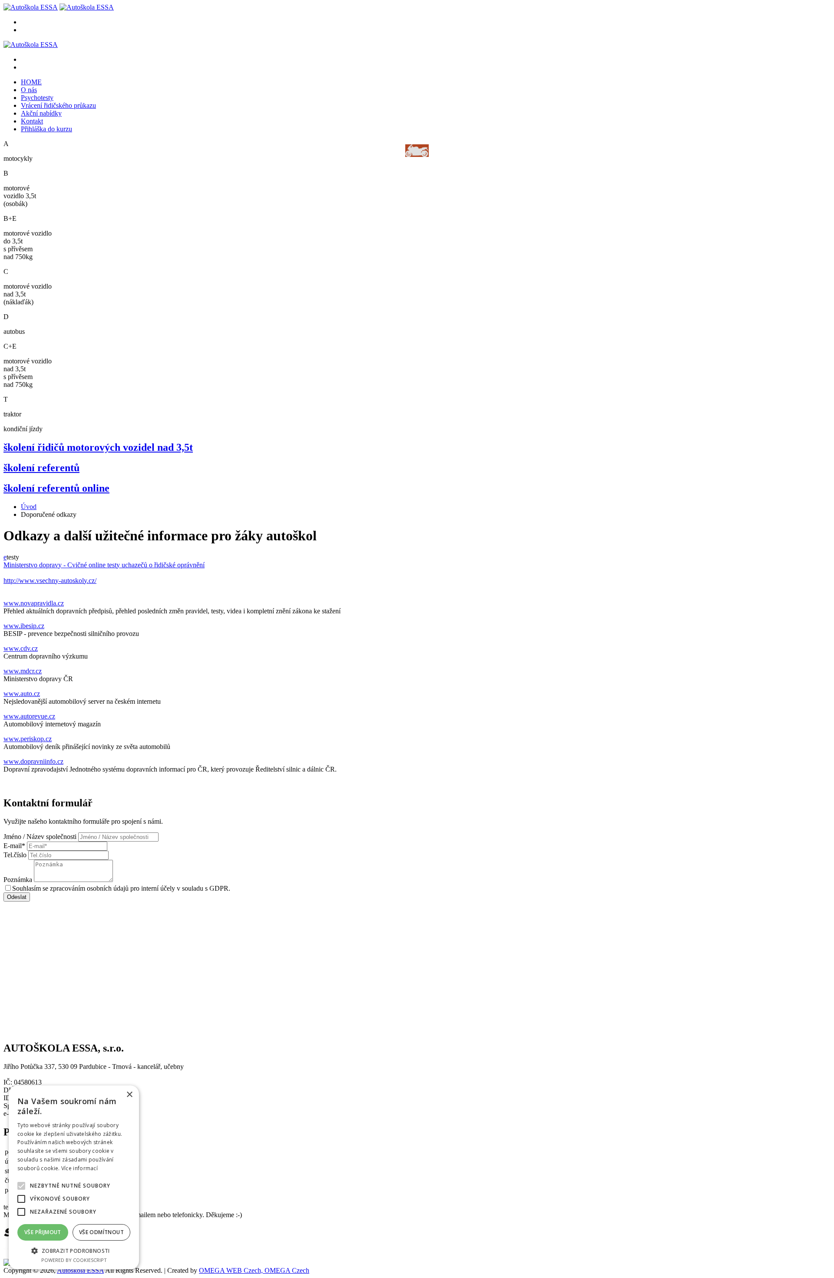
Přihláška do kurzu (46, 129)
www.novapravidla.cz (33, 603)
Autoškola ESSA (80, 1270)
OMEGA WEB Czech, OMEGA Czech (254, 1270)
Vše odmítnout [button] (101, 1232)
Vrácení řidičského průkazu (58, 105)
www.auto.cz (21, 693)
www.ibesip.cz (23, 625)
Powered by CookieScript (74, 1260)
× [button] (129, 1095)
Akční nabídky (41, 113)
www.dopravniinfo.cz (33, 761)
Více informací (79, 1168)
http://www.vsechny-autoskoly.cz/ (49, 580)
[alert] (74, 1177)
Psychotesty (37, 97)
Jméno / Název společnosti (39, 836)
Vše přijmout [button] (42, 1232)
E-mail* (14, 845)
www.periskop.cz (27, 738)
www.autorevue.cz (29, 716)
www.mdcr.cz (22, 671)
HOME (31, 82)
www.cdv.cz (20, 648)
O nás (29, 89)
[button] (73, 1250)
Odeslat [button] (16, 897)
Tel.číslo (14, 855)
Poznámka (17, 879)
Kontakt (32, 121)
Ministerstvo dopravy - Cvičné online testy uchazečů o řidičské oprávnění (104, 565)
